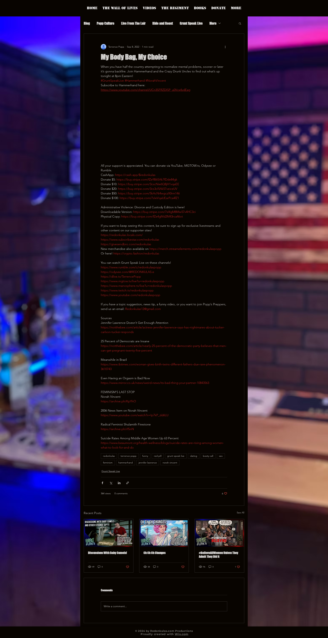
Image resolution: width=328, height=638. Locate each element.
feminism (108, 462)
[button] (240, 23)
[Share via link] (127, 482)
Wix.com (181, 634)
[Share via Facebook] (102, 482)
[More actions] (225, 47)
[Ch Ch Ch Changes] (164, 533)
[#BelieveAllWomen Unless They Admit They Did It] (219, 533)
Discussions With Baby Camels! (107, 553)
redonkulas (109, 455)
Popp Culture (105, 23)
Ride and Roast (162, 23)
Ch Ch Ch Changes (155, 553)
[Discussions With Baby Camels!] (108, 533)
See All (240, 512)
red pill (157, 455)
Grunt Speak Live (191, 23)
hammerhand (125, 462)
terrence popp (128, 455)
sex (221, 455)
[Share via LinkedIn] (119, 482)
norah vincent (170, 462)
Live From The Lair (133, 23)
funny (145, 455)
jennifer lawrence (148, 462)
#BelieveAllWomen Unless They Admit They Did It (218, 554)
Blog (87, 23)
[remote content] (164, 127)
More (212, 23)
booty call (208, 455)
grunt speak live (175, 455)
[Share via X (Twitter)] (110, 482)
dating (193, 455)
